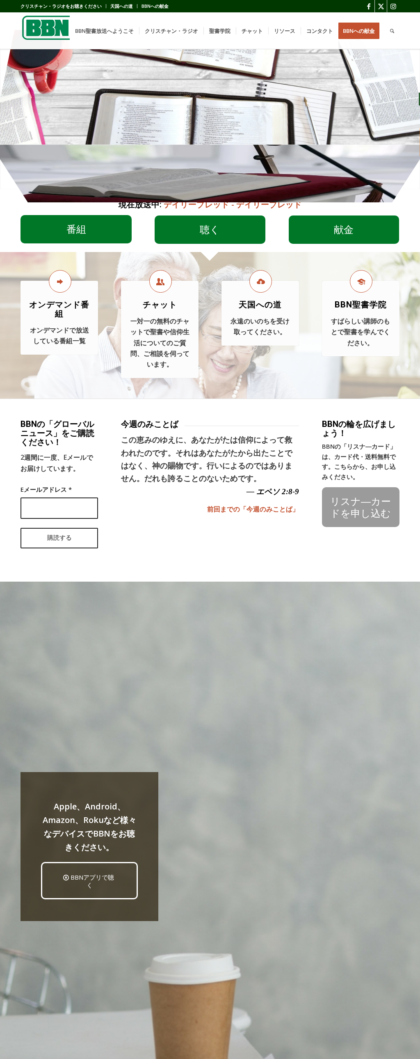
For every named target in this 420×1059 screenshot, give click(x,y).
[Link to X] (381, 6)
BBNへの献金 (155, 6)
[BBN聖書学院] (361, 281)
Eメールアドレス (46, 489)
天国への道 (121, 6)
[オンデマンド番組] (60, 281)
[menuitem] (63, 6)
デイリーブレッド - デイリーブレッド (233, 204)
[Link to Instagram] (393, 6)
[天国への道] (260, 281)
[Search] (392, 31)
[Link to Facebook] (368, 6)
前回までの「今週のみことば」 (253, 508)
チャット (160, 304)
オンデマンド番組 (59, 309)
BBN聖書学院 (361, 304)
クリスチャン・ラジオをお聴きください (61, 6)
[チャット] (160, 281)
